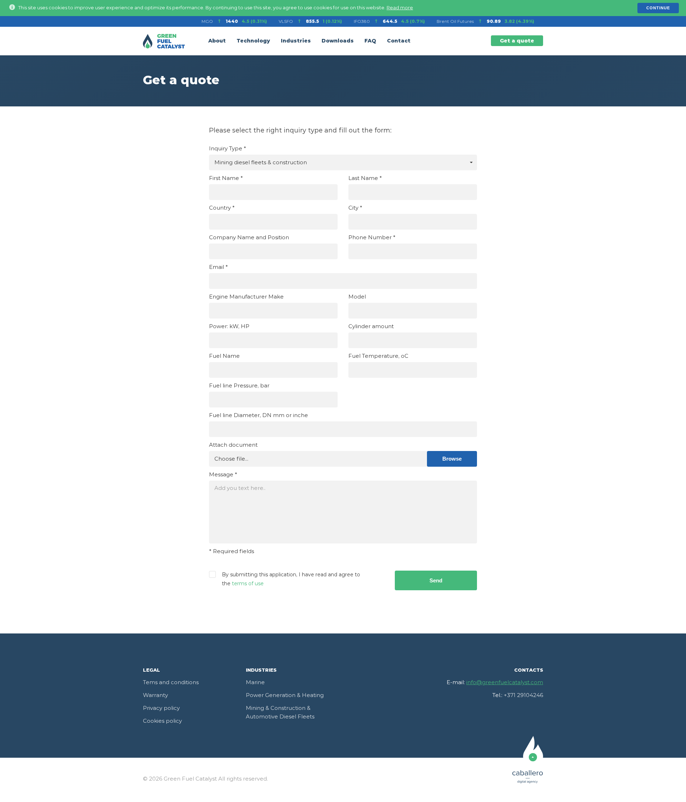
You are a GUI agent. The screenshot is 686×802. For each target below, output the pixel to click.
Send (435, 580)
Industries (296, 41)
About (217, 41)
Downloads (338, 41)
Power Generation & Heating (285, 695)
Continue (658, 8)
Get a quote (517, 41)
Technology (253, 41)
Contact (399, 41)
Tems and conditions (171, 682)
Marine (255, 682)
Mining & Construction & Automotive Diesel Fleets (280, 713)
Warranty (155, 695)
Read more (400, 8)
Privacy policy (161, 708)
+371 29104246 (523, 695)
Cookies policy (162, 721)
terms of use (248, 583)
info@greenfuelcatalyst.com (504, 682)
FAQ (370, 41)
